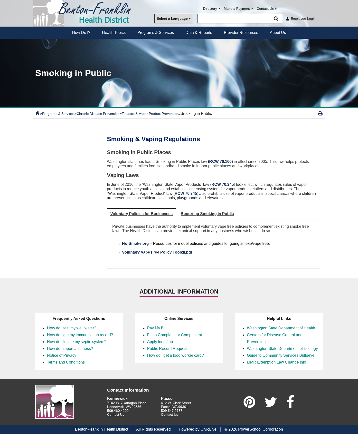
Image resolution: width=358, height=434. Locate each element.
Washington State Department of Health (281, 328)
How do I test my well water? (71, 328)
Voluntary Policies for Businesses (141, 214)
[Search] (276, 18)
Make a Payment (237, 8)
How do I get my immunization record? (80, 335)
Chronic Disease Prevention (98, 114)
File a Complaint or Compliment (174, 335)
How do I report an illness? (70, 348)
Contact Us (265, 8)
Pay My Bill (157, 328)
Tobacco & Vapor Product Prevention (150, 114)
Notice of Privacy (61, 355)
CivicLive (208, 429)
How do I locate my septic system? (76, 342)
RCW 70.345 (222, 184)
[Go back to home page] (84, 13)
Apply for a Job (160, 342)
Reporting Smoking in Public (207, 214)
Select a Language (172, 18)
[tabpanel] (213, 243)
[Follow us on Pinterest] (249, 402)
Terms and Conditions (66, 362)
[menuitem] (81, 33)
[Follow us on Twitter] (271, 402)
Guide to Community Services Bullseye (280, 355)
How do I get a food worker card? (175, 355)
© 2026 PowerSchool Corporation (254, 429)
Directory (210, 8)
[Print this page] (320, 113)
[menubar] (179, 33)
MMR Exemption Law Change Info (276, 362)
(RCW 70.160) (220, 161)
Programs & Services (58, 114)
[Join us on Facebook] (290, 402)
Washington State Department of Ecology (282, 348)
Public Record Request (167, 348)
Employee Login (303, 18)
